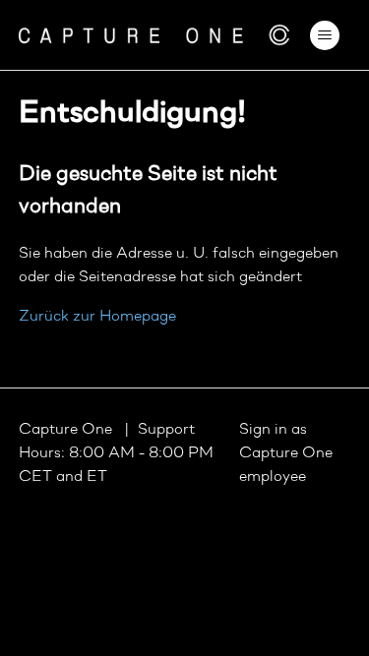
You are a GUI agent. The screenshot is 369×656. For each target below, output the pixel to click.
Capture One (67, 430)
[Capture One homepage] (154, 35)
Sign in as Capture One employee (286, 453)
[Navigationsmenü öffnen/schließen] (324, 35)
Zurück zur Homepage (97, 317)
